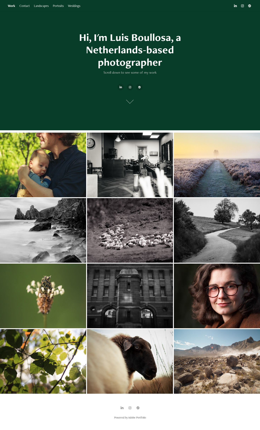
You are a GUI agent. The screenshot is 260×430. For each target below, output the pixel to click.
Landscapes (41, 6)
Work (11, 6)
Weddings (74, 6)
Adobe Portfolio (137, 417)
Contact (24, 6)
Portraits (58, 6)
